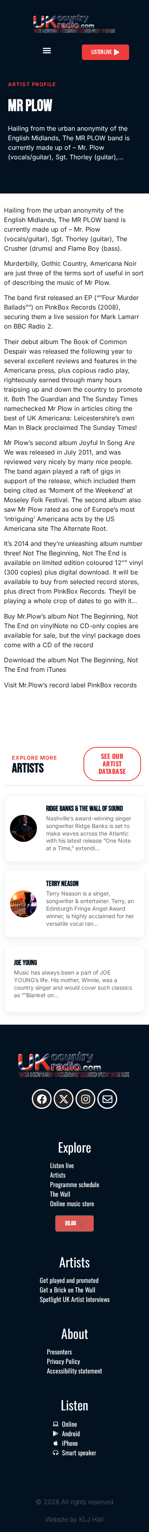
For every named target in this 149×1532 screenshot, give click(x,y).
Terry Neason (62, 884)
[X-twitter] (64, 1099)
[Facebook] (42, 1099)
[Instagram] (85, 1099)
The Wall (60, 1194)
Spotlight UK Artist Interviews (75, 1299)
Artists (58, 1175)
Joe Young (25, 963)
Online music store (72, 1203)
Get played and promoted (69, 1280)
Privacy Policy (63, 1361)
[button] (47, 50)
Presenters (59, 1352)
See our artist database (112, 763)
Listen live (62, 1165)
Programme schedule (74, 1184)
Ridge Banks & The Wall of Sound (84, 809)
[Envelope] (107, 1099)
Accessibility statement (74, 1371)
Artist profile (32, 84)
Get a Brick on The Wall (67, 1290)
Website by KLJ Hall (74, 1519)
